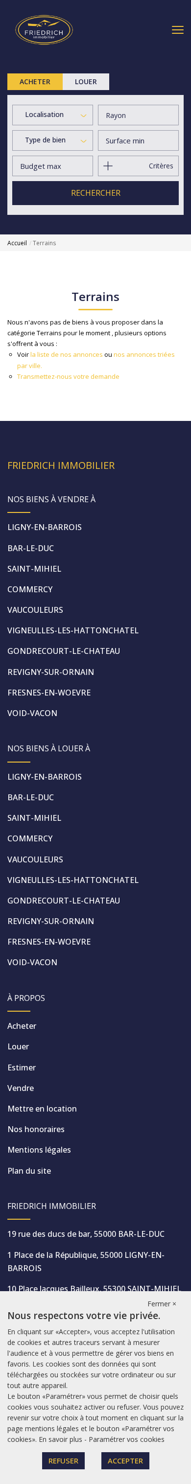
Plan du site (29, 1170)
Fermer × (161, 1303)
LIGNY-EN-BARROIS (44, 527)
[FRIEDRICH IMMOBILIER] (44, 29)
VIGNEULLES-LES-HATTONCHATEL (73, 630)
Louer (18, 1046)
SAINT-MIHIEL (34, 568)
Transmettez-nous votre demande (68, 376)
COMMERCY (29, 589)
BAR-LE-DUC (30, 548)
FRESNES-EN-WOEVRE (49, 692)
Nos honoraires (36, 1129)
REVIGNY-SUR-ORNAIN (50, 672)
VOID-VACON (32, 713)
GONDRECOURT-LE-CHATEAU (63, 651)
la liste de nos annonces (66, 354)
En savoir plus (61, 1439)
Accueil (17, 243)
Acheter (21, 1025)
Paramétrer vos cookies (127, 1439)
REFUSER (63, 1460)
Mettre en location (42, 1108)
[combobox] (53, 115)
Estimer (21, 1067)
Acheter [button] (35, 81)
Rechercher (95, 192)
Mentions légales (39, 1149)
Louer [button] (86, 81)
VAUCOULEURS (35, 609)
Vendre (20, 1088)
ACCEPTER (125, 1460)
